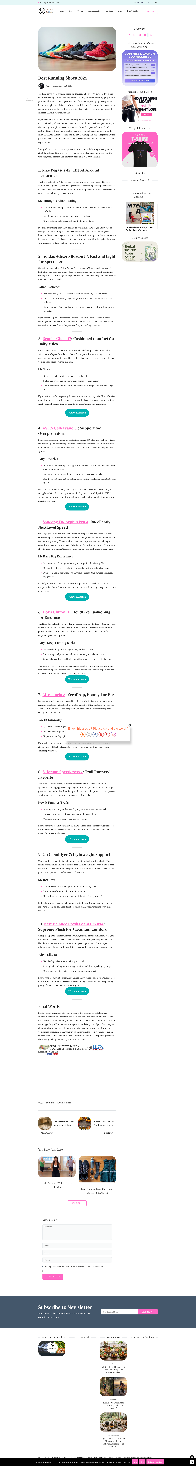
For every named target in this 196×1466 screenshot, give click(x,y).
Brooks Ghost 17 (57, 338)
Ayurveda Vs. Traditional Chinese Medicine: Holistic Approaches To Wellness (113, 1442)
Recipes (109, 11)
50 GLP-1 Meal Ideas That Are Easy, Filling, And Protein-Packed (113, 1370)
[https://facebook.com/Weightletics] (134, 35)
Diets (113, 1363)
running (50, 1103)
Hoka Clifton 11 (56, 612)
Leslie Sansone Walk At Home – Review (57, 1185)
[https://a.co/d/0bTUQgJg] (151, 35)
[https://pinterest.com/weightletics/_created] (140, 35)
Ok (135, 1462)
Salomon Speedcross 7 (63, 772)
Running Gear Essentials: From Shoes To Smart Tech (97, 1190)
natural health (113, 1435)
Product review (94, 11)
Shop (120, 11)
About (100, 1458)
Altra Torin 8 (53, 694)
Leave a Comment (29, 99)
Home (61, 11)
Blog (70, 11)
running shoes (64, 1103)
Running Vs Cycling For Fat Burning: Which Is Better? (113, 1405)
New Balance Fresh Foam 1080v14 (74, 924)
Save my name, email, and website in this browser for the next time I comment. (74, 1266)
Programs (118, 1458)
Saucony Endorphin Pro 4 (65, 522)
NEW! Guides (133, 11)
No (142, 1462)
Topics (80, 11)
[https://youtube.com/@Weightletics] (145, 35)
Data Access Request (144, 1458)
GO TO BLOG (75, 1203)
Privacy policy (155, 1462)
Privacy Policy (129, 1458)
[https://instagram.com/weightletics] (129, 35)
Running (113, 1399)
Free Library (108, 1458)
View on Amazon (77, 412)
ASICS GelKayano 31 (60, 428)
